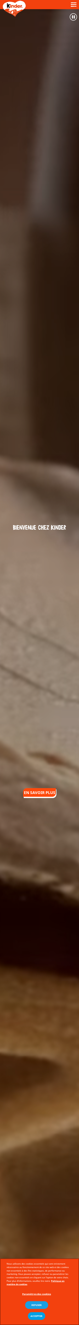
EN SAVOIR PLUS (39, 792)
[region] (39, 1292)
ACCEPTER (36, 1316)
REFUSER (36, 1305)
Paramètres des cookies (36, 1294)
